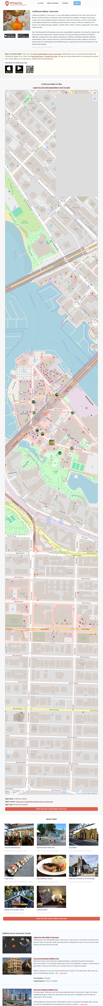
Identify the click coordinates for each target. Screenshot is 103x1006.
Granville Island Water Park (45, 847)
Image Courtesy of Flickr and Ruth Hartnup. (48, 851)
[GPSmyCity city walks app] (15, 3)
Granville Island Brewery (12, 847)
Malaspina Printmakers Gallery (14, 910)
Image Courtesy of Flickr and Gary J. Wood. (16, 851)
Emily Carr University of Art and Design (81, 878)
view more (63, 973)
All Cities (40, 3)
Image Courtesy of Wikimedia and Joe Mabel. (80, 882)
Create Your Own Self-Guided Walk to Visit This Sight (51, 88)
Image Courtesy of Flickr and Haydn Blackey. (80, 851)
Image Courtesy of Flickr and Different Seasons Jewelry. (19, 882)
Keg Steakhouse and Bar (45, 878)
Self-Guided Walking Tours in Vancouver (48, 54)
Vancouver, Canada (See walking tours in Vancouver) (34, 801)
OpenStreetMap (86, 793)
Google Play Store (51, 56)
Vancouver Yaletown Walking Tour (45, 990)
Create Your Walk (52, 3)
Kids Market (73, 847)
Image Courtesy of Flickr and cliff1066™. (42, 47)
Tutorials (65, 3)
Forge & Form (9, 878)
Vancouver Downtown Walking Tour (46, 958)
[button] (51, 442)
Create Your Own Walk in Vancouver (46, 937)
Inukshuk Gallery (42, 910)
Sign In (77, 3)
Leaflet (78, 793)
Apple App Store (37, 56)
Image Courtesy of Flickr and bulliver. (14, 913)
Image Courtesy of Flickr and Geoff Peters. (47, 882)
